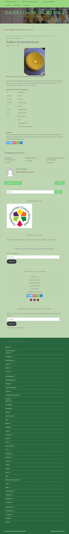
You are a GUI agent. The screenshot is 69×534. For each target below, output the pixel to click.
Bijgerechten (8, 401)
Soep (39, 36)
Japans (7, 442)
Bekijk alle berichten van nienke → (25, 172)
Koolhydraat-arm (9, 360)
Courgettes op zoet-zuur (13, 183)
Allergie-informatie (10, 350)
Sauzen (7, 472)
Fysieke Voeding (10, 1)
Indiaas (7, 431)
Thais (6, 483)
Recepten (8, 398)
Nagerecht (8, 461)
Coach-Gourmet (49, 1)
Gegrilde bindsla (30, 158)
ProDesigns (61, 531)
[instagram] (38, 300)
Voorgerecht (8, 502)
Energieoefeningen (10, 380)
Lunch (7, 449)
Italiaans (7, 438)
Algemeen (8, 347)
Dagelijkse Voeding (34, 12)
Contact (26, 5)
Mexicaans (8, 457)
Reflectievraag (32, 36)
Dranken (7, 423)
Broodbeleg (8, 408)
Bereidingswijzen (9, 376)
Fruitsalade (59, 183)
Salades (7, 468)
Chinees (7, 412)
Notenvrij (24, 36)
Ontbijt (7, 464)
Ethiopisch (8, 383)
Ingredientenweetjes (10, 387)
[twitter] (34, 300)
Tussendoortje (9, 491)
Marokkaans (8, 453)
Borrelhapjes (8, 404)
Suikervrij (45, 36)
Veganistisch (10, 38)
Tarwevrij (51, 36)
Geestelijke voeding (30, 1)
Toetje (7, 487)
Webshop (17, 5)
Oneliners (8, 391)
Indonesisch (8, 434)
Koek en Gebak (9, 446)
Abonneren (12, 261)
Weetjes (7, 522)
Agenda (8, 5)
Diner (6, 419)
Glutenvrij (9, 36)
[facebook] (31, 300)
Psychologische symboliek (12, 395)
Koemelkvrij (17, 36)
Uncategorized (9, 510)
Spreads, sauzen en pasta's (12, 479)
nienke (8, 45)
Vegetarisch (18, 38)
